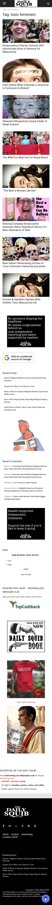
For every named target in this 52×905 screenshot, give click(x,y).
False (9, 564)
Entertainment (7, 220)
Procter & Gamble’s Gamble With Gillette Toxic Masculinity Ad (21, 301)
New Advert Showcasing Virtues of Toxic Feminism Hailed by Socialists (24, 265)
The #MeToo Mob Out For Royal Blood (25, 157)
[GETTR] (16, 826)
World (5, 42)
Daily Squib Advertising (26, 702)
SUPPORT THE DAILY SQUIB (13, 781)
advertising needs (7, 778)
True (9, 561)
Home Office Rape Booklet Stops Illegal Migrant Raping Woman (25, 400)
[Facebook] (3, 826)
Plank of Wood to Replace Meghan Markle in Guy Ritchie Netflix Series (26, 393)
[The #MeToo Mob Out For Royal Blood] (26, 143)
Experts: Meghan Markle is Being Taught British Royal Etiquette (25, 379)
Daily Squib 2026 (42, 890)
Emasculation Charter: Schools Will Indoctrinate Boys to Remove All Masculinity (23, 48)
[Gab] (9, 826)
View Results (26, 574)
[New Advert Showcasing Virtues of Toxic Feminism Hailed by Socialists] (26, 249)
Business (6, 296)
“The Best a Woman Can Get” (19, 190)
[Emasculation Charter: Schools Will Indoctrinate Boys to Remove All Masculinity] (26, 31)
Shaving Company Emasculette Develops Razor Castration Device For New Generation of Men (25, 227)
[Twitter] (35, 826)
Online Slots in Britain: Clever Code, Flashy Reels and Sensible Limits (24, 408)
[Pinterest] (22, 826)
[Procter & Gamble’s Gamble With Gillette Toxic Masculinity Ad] (26, 285)
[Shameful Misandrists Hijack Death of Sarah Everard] (26, 107)
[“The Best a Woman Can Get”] (26, 176)
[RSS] (28, 826)
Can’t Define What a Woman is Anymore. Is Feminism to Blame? (26, 86)
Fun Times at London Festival (25, 482)
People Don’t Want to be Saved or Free (19, 386)
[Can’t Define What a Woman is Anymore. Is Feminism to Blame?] (26, 70)
